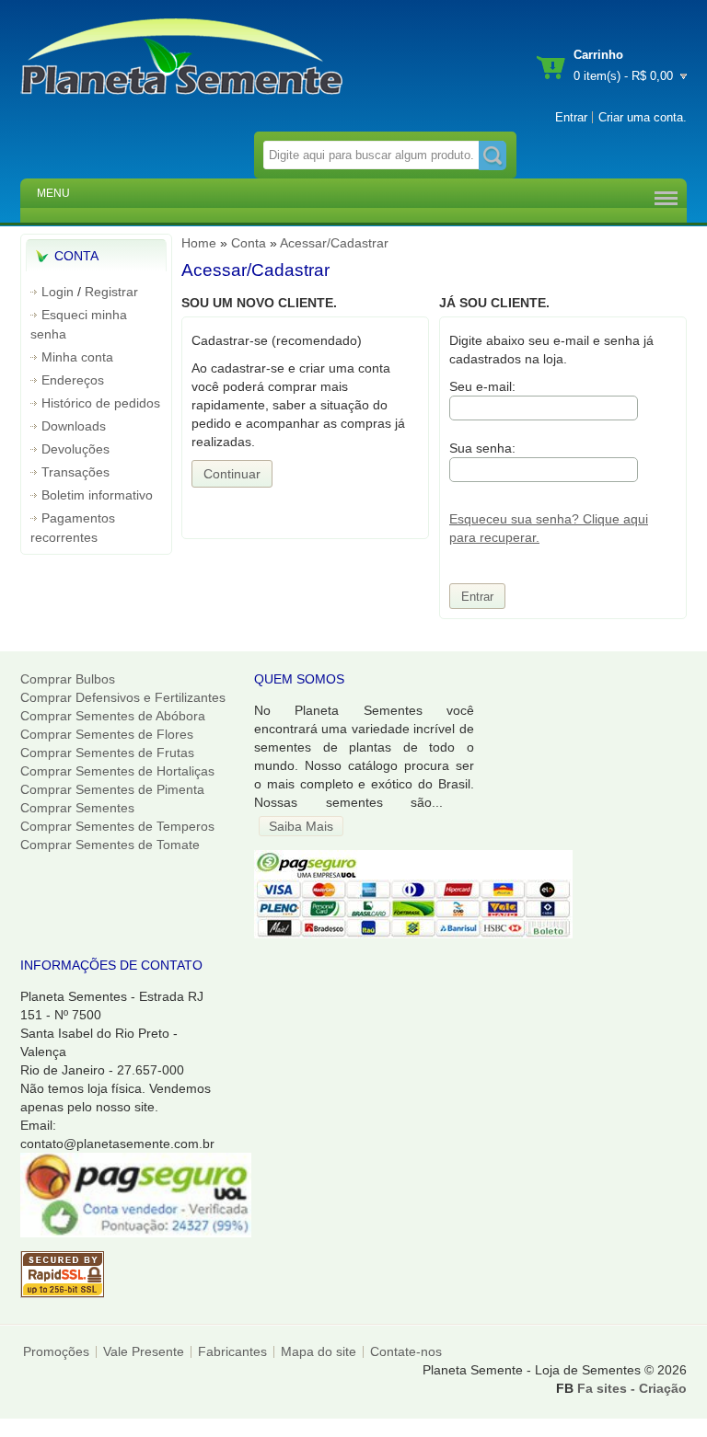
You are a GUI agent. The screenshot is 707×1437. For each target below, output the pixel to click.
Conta (248, 243)
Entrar (571, 117)
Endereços (72, 380)
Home (198, 243)
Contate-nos (406, 1351)
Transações (75, 472)
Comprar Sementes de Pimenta (112, 789)
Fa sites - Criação (632, 1388)
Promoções (56, 1351)
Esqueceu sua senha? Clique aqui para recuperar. (548, 528)
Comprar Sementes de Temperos (117, 826)
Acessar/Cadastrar (334, 243)
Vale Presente (143, 1351)
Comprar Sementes (77, 807)
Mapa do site (318, 1351)
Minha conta (77, 357)
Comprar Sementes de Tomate (110, 844)
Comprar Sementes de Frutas (107, 752)
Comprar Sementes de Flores (106, 734)
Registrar (111, 291)
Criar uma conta (640, 117)
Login (57, 291)
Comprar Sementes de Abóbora (112, 715)
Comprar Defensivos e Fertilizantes (123, 697)
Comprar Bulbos (67, 679)
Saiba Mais (301, 826)
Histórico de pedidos (100, 403)
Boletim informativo (97, 495)
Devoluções (75, 449)
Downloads (73, 426)
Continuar (232, 473)
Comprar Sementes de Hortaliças (117, 771)
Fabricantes (232, 1351)
